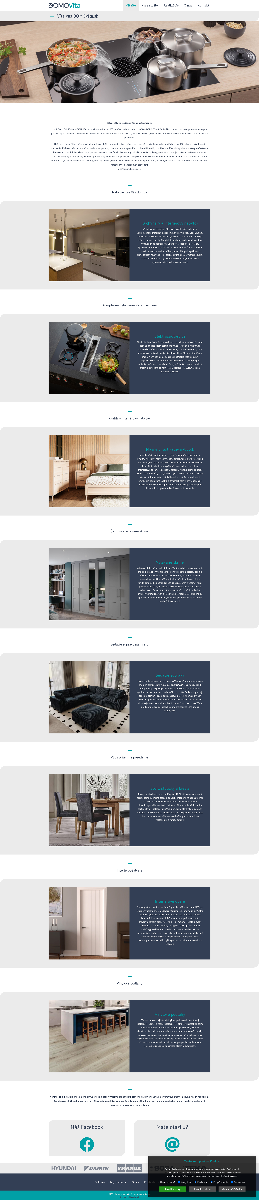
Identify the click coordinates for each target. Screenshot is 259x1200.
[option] (63, 1168)
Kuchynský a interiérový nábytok (170, 223)
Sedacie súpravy (170, 675)
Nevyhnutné (169, 1182)
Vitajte (131, 5)
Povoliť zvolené (202, 1189)
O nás (188, 5)
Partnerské (239, 1182)
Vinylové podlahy (170, 1014)
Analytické (186, 1182)
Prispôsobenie (220, 1182)
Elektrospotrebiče (170, 336)
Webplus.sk (134, 1197)
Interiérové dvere (170, 901)
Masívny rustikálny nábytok (170, 449)
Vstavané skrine (170, 562)
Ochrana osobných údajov (111, 1182)
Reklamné (202, 1182)
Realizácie (171, 5)
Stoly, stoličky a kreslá (170, 788)
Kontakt (203, 5)
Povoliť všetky (172, 1189)
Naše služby (150, 5)
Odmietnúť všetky (232, 1189)
